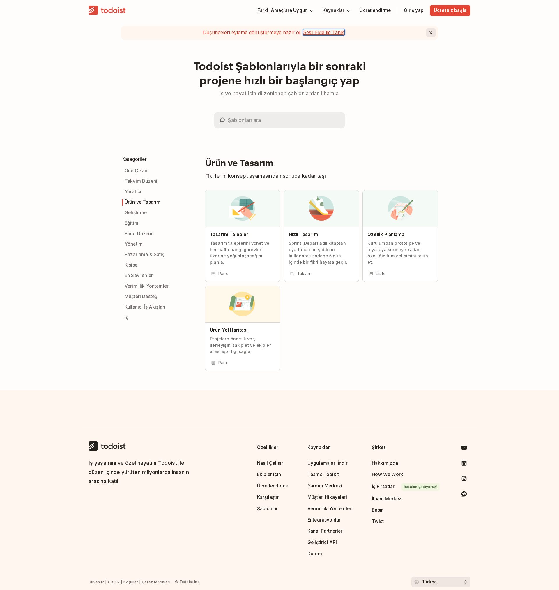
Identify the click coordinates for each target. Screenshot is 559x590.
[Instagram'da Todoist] (464, 479)
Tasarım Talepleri (230, 234)
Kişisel (132, 265)
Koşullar (130, 582)
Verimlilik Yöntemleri (147, 286)
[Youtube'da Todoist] (464, 448)
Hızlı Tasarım (303, 234)
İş (126, 317)
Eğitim (131, 223)
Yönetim (134, 244)
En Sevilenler (139, 275)
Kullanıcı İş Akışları (145, 307)
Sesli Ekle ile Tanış (323, 32)
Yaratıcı (133, 191)
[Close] (431, 32)
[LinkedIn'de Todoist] (464, 464)
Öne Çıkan (136, 170)
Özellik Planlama (385, 234)
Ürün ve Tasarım (142, 202)
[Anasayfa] (107, 10)
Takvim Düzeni (141, 181)
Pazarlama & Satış (144, 254)
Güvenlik (96, 582)
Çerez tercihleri (156, 582)
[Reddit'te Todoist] (464, 494)
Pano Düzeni (138, 233)
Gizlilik (114, 582)
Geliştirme (136, 212)
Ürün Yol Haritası (229, 330)
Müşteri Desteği (142, 296)
